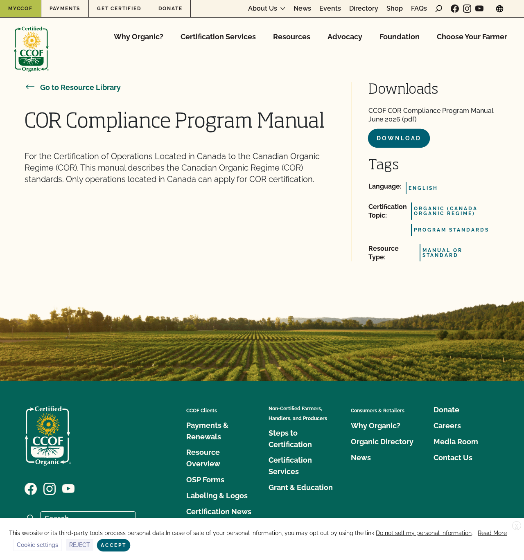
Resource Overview (203, 458)
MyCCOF (20, 8)
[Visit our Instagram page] (467, 8)
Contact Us (453, 457)
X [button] (516, 526)
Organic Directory (382, 441)
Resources (291, 36)
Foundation (399, 36)
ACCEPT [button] (113, 545)
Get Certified (119, 8)
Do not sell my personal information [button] (424, 533)
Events (330, 8)
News (302, 8)
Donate (170, 8)
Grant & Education (301, 487)
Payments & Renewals (207, 431)
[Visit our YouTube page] (479, 8)
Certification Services (218, 36)
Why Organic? (138, 36)
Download (399, 138)
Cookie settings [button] (37, 545)
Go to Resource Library (80, 87)
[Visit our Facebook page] (455, 8)
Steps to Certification (290, 439)
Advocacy (345, 36)
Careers (447, 425)
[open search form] (439, 8)
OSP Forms (205, 479)
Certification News (218, 511)
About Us (262, 8)
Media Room (456, 441)
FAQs (419, 8)
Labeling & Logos (217, 495)
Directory (363, 8)
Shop (394, 8)
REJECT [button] (79, 545)
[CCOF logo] (31, 41)
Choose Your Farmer (472, 36)
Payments (65, 8)
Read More (492, 533)
